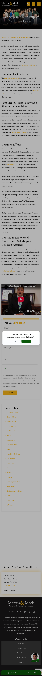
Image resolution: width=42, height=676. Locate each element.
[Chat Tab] (21, 338)
